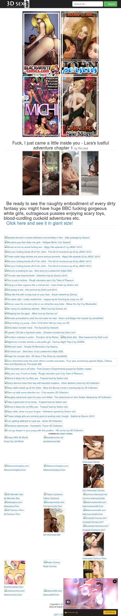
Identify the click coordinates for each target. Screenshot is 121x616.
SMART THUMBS (66, 434)
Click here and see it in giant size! (39, 223)
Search (111, 4)
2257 (56, 614)
